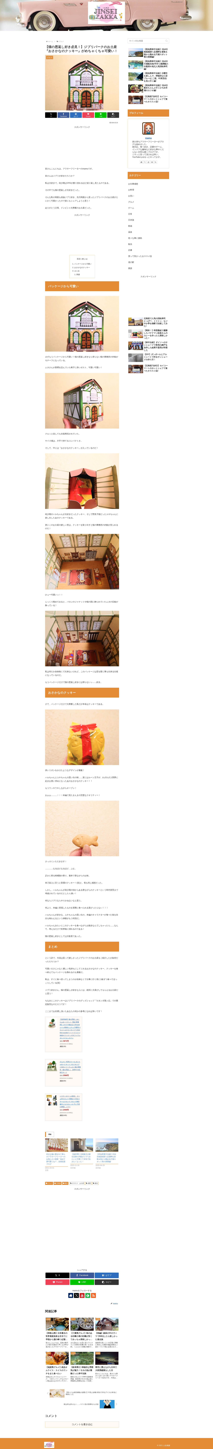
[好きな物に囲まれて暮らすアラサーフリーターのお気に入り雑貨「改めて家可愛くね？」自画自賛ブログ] (56, 1144)
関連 (78, 274)
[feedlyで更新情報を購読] (87, 1295)
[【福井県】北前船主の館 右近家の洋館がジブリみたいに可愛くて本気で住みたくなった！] (81, 1144)
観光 (66, 1183)
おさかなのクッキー (82, 267)
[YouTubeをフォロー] (82, 1295)
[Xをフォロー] (76, 1295)
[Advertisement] (82, 146)
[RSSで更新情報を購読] (93, 1295)
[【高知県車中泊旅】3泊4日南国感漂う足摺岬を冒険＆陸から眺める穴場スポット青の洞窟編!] (107, 1144)
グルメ (50, 1183)
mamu (148, 138)
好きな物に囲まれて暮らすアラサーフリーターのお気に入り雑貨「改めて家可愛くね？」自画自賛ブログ (55, 1159)
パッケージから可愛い (83, 264)
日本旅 (58, 1183)
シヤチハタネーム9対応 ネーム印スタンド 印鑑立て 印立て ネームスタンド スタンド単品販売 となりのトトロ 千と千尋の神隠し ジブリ (70, 1101)
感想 (89, 1183)
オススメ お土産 (78, 1183)
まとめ (77, 271)
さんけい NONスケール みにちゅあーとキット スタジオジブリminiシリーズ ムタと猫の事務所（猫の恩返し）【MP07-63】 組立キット (70, 1067)
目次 (79, 259)
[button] (113, 115)
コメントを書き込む (82, 1424)
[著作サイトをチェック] (70, 1295)
